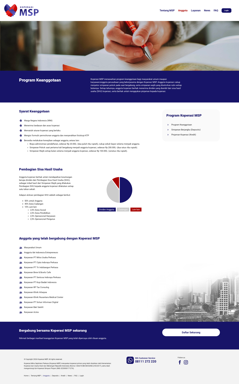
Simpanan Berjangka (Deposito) (186, 129)
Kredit (63, 376)
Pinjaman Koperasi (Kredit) (183, 134)
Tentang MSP (36, 376)
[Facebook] (180, 362)
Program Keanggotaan (181, 124)
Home (26, 376)
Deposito (55, 376)
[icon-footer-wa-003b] (141, 357)
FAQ (75, 376)
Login (82, 376)
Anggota (46, 376)
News (70, 376)
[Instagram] (186, 362)
